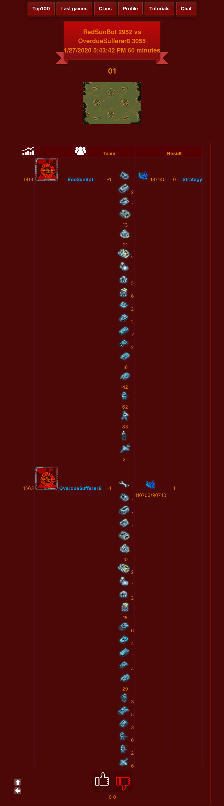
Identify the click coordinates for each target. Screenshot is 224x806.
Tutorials (159, 8)
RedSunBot (80, 179)
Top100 (41, 8)
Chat (186, 8)
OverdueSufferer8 (80, 488)
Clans (105, 8)
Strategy (192, 179)
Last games (74, 8)
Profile (130, 8)
